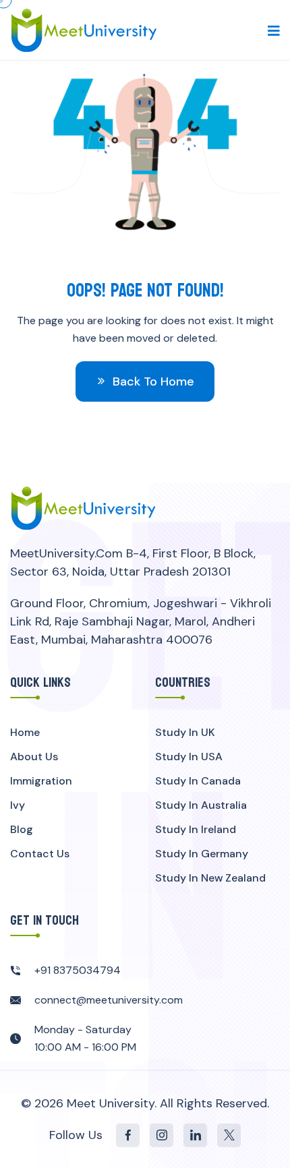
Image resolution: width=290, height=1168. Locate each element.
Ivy (17, 805)
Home (25, 732)
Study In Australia (201, 805)
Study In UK (185, 732)
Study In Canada (198, 781)
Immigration (41, 781)
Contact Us (39, 854)
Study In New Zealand (210, 878)
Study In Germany (201, 854)
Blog (21, 829)
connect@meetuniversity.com (108, 1000)
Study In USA (189, 756)
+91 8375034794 (77, 970)
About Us (34, 756)
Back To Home (151, 381)
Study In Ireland (195, 829)
